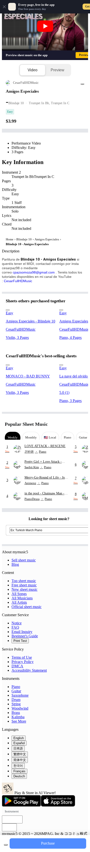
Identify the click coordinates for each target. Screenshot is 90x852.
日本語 (18, 748)
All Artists (19, 602)
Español (19, 743)
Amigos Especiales (47, 239)
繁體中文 (19, 754)
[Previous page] (72, 424)
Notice (17, 623)
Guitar (16, 691)
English (18, 738)
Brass (16, 713)
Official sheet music (27, 607)
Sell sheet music (24, 560)
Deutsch (19, 776)
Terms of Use (22, 657)
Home (9, 239)
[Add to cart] (6, 845)
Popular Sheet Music (26, 424)
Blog (15, 564)
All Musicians (22, 598)
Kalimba (18, 717)
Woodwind (20, 708)
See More (19, 721)
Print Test (20, 641)
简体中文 (19, 760)
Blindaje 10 (24, 239)
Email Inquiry (22, 632)
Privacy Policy (23, 662)
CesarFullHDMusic (18, 281)
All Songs (19, 594)
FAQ (15, 627)
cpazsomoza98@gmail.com (34, 272)
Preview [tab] (57, 70)
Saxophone (20, 695)
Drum (16, 700)
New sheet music (24, 589)
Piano (16, 687)
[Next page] (81, 424)
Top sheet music (24, 581)
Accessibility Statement (29, 670)
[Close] (4, 7)
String (16, 704)
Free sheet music (24, 585)
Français (19, 771)
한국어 (18, 765)
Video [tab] (32, 70)
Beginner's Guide (25, 636)
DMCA (17, 666)
